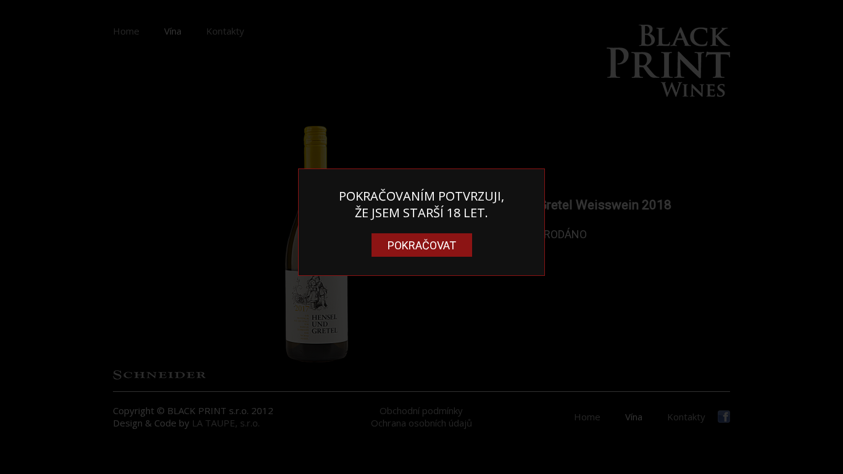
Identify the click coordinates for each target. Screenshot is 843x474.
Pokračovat (422, 245)
